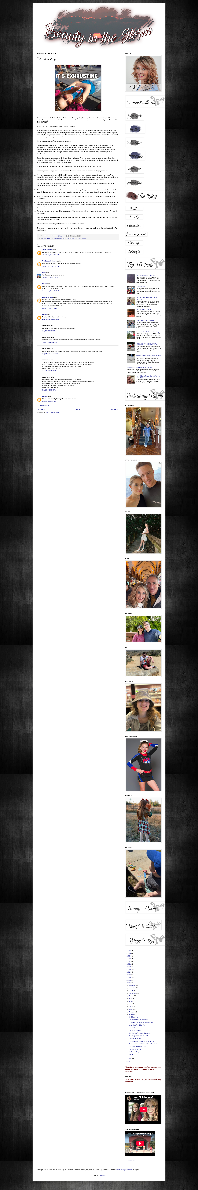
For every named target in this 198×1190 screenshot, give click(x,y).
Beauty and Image (47, 238)
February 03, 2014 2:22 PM (50, 319)
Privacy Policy (131, 1161)
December (132, 985)
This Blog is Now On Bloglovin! (138, 1019)
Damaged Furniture (135, 1038)
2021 (129, 964)
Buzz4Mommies (47, 297)
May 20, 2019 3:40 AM (49, 390)
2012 (129, 1061)
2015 (129, 980)
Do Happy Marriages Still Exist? (138, 1036)
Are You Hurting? (134, 1052)
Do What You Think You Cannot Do (140, 1033)
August (131, 996)
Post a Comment (45, 405)
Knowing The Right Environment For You (139, 367)
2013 (129, 1058)
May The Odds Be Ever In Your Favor (147, 275)
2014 (129, 983)
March (131, 1009)
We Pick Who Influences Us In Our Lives (141, 1041)
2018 (129, 972)
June (130, 1001)
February (132, 1012)
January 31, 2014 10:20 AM (50, 291)
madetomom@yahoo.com (124, 1170)
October (131, 990)
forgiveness (56, 238)
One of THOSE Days (135, 1030)
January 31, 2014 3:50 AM (50, 277)
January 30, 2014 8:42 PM (50, 255)
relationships (70, 238)
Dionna (54, 235)
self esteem (78, 238)
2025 (129, 953)
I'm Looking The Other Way (137, 1025)
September (132, 993)
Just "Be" (131, 1054)
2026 (129, 950)
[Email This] (71, 236)
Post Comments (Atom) (53, 413)
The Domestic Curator (49, 261)
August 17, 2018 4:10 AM (50, 354)
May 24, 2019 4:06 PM (49, 401)
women (84, 238)
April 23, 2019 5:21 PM (49, 371)
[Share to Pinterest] (80, 236)
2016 (129, 977)
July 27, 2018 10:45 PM (49, 342)
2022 (129, 961)
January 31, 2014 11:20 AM (50, 308)
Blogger (102, 1175)
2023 (129, 958)
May (130, 1004)
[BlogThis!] (73, 236)
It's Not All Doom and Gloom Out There (141, 1022)
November (132, 988)
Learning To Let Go (135, 1049)
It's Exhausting (140, 286)
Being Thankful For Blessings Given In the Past (143, 1044)
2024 (129, 956)
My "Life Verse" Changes (144, 309)
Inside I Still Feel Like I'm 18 (145, 321)
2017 (129, 975)
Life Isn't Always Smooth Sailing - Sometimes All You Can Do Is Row (147, 344)
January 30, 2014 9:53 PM (50, 266)
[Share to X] (75, 236)
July (130, 998)
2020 (129, 967)
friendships (63, 238)
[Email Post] (67, 235)
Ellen (43, 272)
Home (78, 409)
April (130, 1006)
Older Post (114, 409)
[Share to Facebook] (78, 236)
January (131, 1015)
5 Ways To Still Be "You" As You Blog (147, 332)
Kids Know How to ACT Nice (137, 1046)
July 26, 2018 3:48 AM (49, 331)
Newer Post (41, 409)
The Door (132, 1028)
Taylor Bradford (47, 249)
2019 (129, 969)
